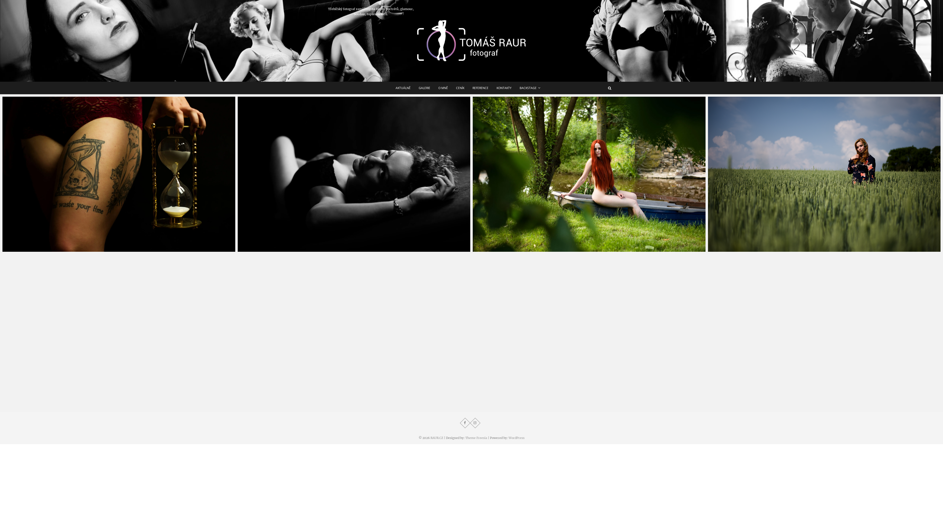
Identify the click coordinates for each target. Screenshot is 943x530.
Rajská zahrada (491, 249)
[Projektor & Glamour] (118, 174)
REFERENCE (480, 88)
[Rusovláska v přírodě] (824, 174)
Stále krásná (254, 249)
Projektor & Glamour (26, 249)
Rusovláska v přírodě (732, 249)
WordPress (517, 438)
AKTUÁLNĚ (403, 88)
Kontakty (504, 88)
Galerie (424, 88)
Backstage (528, 88)
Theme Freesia (476, 438)
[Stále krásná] (354, 174)
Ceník (460, 88)
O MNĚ (443, 88)
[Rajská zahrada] (589, 174)
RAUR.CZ (436, 438)
